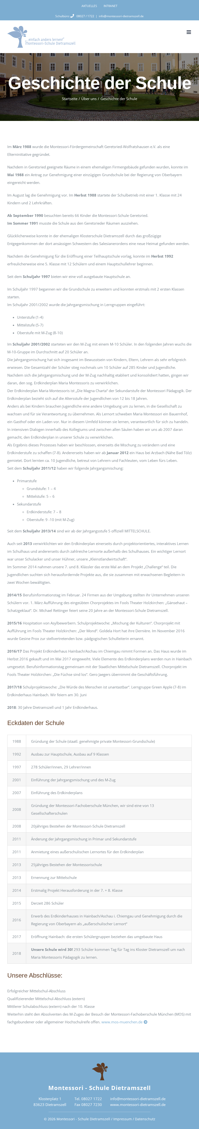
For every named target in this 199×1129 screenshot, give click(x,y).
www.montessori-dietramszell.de (138, 1104)
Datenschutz (145, 1119)
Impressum (122, 1119)
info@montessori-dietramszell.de (121, 16)
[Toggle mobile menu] (189, 32)
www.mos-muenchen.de (121, 1021)
